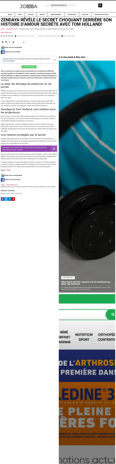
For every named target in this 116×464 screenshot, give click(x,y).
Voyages (30, 14)
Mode (20, 14)
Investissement (56, 14)
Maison (42, 14)
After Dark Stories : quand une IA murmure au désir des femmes (85, 283)
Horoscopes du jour (101, 14)
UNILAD (8, 170)
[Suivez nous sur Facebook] (3, 53)
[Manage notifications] (112, 460)
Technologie (72, 14)
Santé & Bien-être (6, 32)
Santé (10, 14)
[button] (100, 5)
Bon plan (85, 14)
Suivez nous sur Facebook (12, 52)
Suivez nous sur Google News (13, 47)
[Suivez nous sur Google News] (3, 49)
